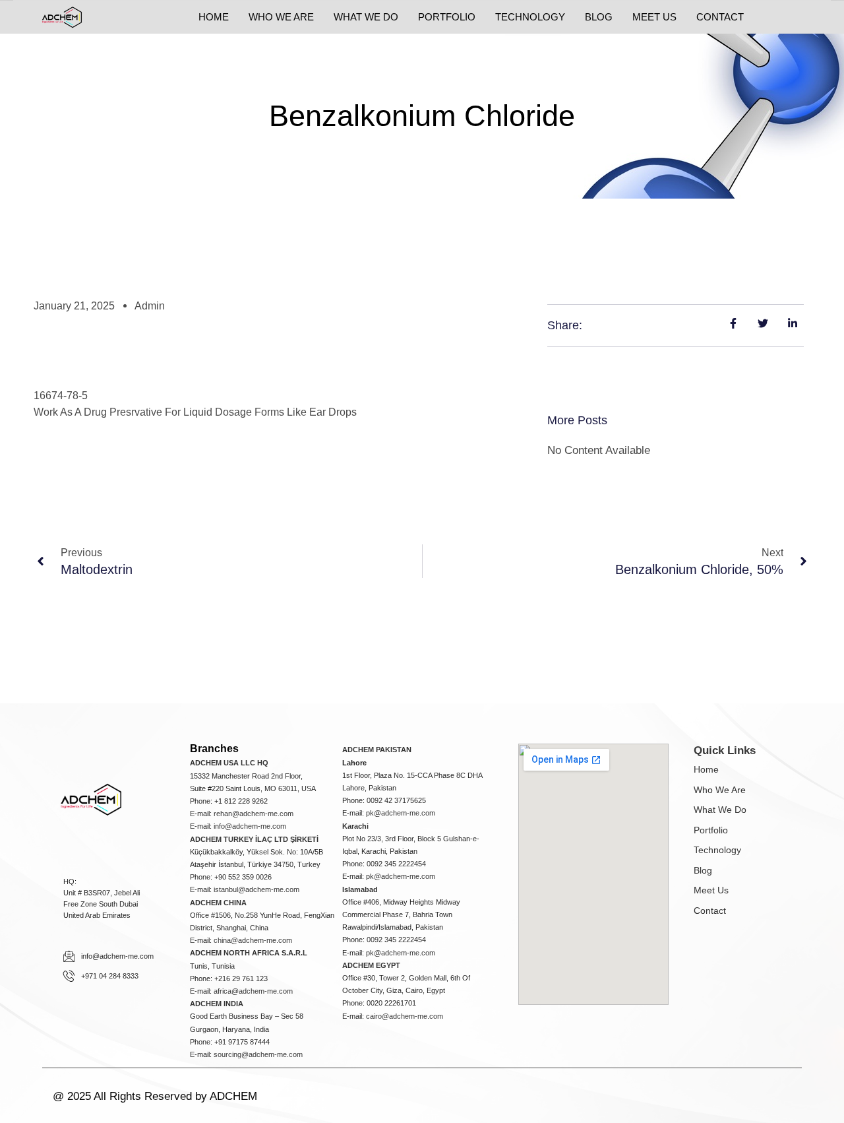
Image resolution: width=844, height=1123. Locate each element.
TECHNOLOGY (530, 16)
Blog (703, 870)
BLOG (599, 16)
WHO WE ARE (281, 16)
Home (706, 769)
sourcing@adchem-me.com (258, 1054)
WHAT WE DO (366, 16)
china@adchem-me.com (253, 940)
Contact (710, 910)
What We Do (720, 809)
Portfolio (711, 830)
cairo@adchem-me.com (404, 1016)
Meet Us (711, 890)
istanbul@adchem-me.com (256, 889)
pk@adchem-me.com (400, 813)
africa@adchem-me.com (253, 991)
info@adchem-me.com (250, 826)
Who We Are (720, 790)
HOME (213, 16)
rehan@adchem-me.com (253, 814)
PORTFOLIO (446, 16)
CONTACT (720, 16)
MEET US (654, 16)
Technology (717, 850)
